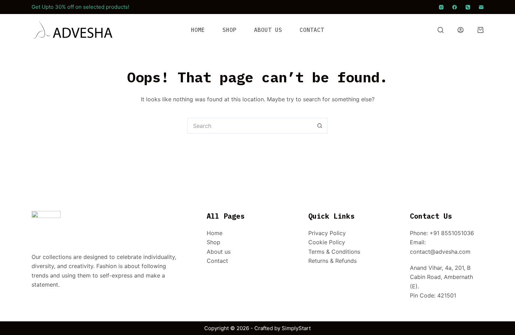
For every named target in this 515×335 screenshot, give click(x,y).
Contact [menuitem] (312, 29)
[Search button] (320, 126)
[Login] (461, 30)
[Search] (441, 30)
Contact (217, 260)
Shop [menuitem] (229, 29)
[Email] (481, 7)
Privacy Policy (327, 233)
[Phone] (468, 7)
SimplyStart (296, 328)
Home (214, 233)
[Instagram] (441, 7)
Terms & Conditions (334, 251)
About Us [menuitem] (268, 29)
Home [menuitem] (198, 29)
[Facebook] (454, 7)
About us (219, 251)
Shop (213, 242)
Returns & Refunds (332, 260)
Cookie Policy (326, 242)
